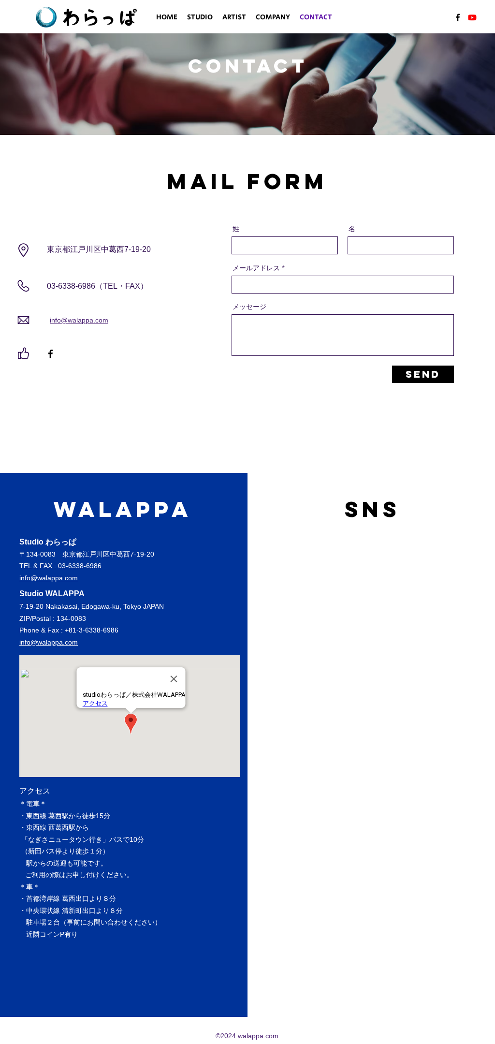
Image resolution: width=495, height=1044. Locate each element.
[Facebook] (458, 17)
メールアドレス (256, 268)
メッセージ (249, 306)
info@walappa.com (79, 320)
